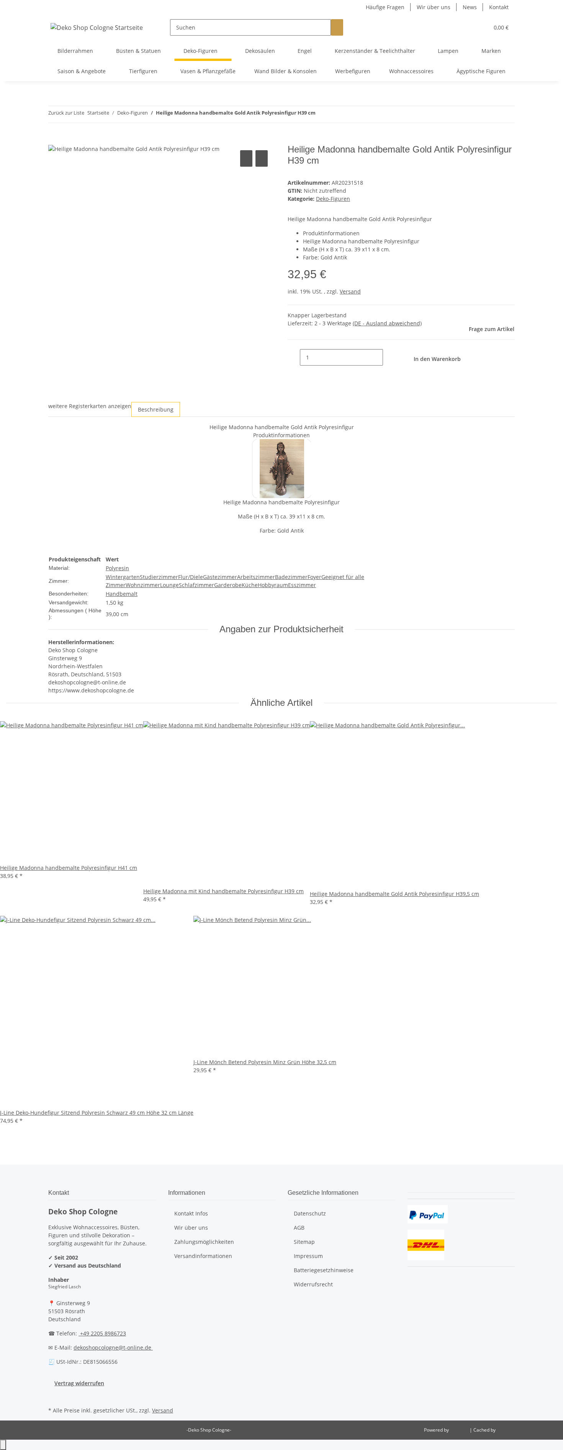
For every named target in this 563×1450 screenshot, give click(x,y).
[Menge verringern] (294, 357)
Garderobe (228, 585)
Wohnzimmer (143, 585)
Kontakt (499, 7)
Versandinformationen (203, 1256)
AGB (299, 1227)
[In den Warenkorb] (54, 140)
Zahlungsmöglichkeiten (204, 1241)
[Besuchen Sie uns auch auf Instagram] (54, 1396)
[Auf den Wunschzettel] (261, 158)
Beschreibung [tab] (155, 409)
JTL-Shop (460, 1430)
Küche (250, 585)
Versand (350, 291)
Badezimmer (291, 577)
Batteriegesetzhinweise (324, 1270)
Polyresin (117, 568)
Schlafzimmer (196, 585)
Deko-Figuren (333, 198)
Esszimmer (302, 585)
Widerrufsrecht (313, 1284)
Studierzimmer (159, 577)
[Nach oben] (3, 1445)
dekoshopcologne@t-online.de (113, 1347)
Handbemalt (121, 593)
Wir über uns (433, 7)
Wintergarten (123, 577)
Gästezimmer (220, 577)
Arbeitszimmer (256, 577)
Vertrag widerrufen (79, 1383)
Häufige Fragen (385, 7)
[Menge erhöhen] (389, 357)
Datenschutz (310, 1213)
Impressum (308, 1256)
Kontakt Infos (191, 1213)
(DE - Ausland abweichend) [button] (387, 323)
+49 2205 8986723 (102, 1333)
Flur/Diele (190, 577)
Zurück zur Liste (66, 112)
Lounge (169, 585)
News (470, 7)
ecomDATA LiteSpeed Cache (527, 1430)
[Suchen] (337, 27)
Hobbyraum (273, 585)
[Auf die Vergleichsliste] (246, 158)
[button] (468, 27)
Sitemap (304, 1241)
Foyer (314, 577)
